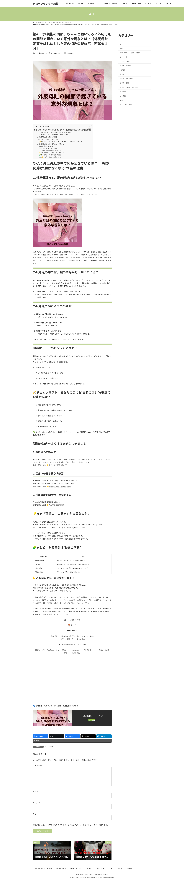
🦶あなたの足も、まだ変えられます (52, 157)
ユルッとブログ (125, 61)
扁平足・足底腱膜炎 (126, 79)
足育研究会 (76, 653)
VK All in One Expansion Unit (106, 877)
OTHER (120, 868)
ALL (46, 746)
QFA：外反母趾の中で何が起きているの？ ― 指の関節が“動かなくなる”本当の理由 (63, 130)
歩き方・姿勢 (124, 83)
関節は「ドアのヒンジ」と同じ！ (49, 139)
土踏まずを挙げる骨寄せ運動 (60, 486)
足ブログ (49, 868)
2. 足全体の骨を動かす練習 (49, 148)
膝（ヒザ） (123, 92)
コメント (37, 766)
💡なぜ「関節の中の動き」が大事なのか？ (52, 152)
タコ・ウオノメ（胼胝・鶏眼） (130, 53)
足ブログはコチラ (72, 619)
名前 (35, 792)
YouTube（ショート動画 (56, 650)
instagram (75, 650)
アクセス (88, 868)
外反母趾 (51, 746)
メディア (129, 868)
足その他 (123, 96)
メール (36, 803)
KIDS (121, 49)
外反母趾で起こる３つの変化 (48, 137)
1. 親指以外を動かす (47, 146)
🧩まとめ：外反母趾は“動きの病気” (50, 155)
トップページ (39, 868)
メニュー (110, 868)
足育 (121, 100)
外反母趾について (61, 868)
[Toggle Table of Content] (88, 127)
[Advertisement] (72, 683)
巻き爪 (122, 74)
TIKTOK (87, 650)
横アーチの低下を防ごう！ (59, 465)
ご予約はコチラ (99, 868)
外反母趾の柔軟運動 (56, 505)
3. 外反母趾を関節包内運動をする (51, 150)
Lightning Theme (91, 877)
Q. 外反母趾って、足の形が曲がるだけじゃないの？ (55, 132)
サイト (35, 814)
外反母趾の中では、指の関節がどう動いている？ (54, 134)
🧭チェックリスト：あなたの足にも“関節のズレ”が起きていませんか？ (61, 142)
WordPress (80, 877)
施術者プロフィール (76, 868)
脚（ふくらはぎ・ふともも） (129, 87)
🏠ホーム (72, 625)
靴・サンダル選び (126, 105)
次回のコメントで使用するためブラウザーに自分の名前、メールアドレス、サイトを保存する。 (72, 825)
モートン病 (123, 57)
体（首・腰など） (126, 66)
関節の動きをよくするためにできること (51, 144)
